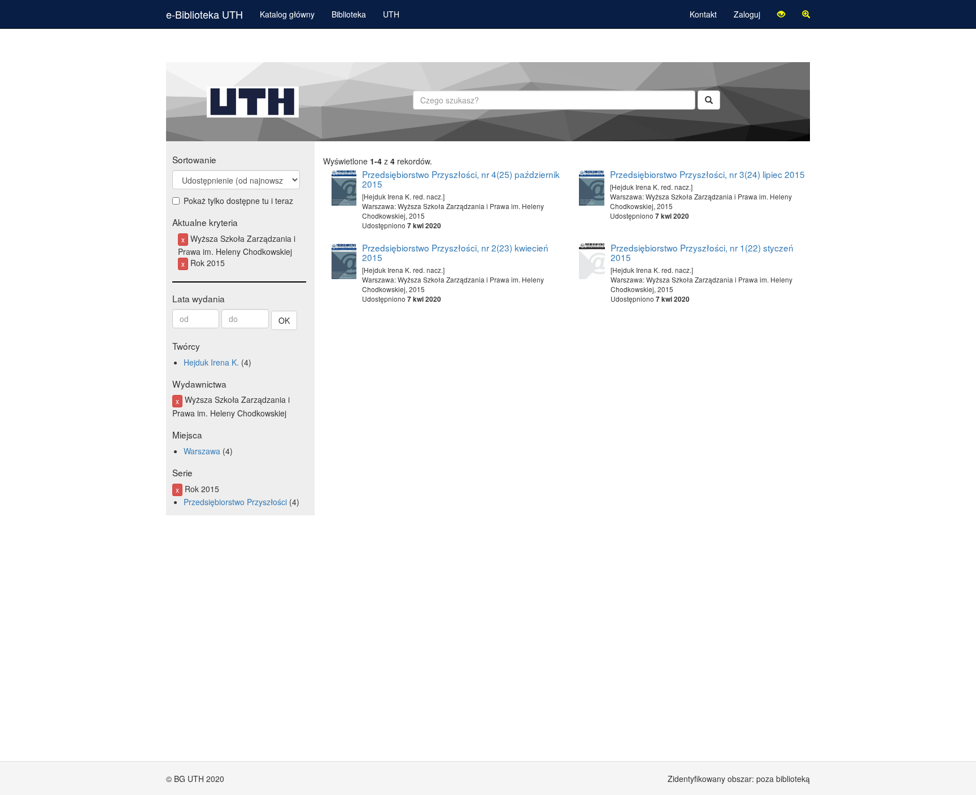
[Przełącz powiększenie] (806, 14)
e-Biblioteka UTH (204, 14)
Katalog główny (287, 14)
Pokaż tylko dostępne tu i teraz (238, 200)
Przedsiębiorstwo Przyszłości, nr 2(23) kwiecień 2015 (455, 252)
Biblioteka (349, 14)
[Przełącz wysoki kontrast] (781, 14)
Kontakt (703, 14)
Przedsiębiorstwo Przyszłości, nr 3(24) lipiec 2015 (707, 174)
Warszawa (202, 451)
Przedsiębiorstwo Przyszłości (235, 501)
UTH (391, 14)
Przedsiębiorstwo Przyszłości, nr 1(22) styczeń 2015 (702, 252)
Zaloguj (747, 14)
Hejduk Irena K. (211, 362)
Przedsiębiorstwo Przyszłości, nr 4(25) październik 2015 (461, 179)
